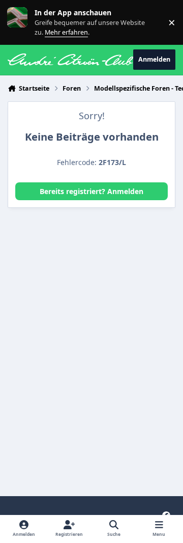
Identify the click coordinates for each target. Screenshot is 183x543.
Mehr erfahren (25, 22)
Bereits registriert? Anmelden (91, 191)
